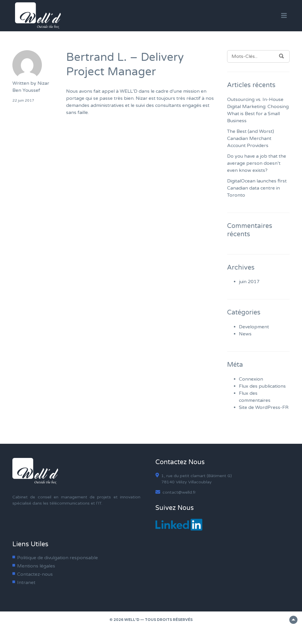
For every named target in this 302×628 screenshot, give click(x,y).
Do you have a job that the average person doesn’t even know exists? (256, 163)
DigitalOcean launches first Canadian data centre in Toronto (257, 188)
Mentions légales (36, 566)
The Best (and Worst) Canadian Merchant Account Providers (250, 138)
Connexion (251, 379)
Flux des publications (262, 386)
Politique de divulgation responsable (57, 558)
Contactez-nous (35, 574)
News (245, 334)
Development (254, 327)
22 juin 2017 (23, 100)
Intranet (26, 582)
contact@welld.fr (178, 492)
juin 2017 (249, 282)
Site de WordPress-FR (263, 407)
